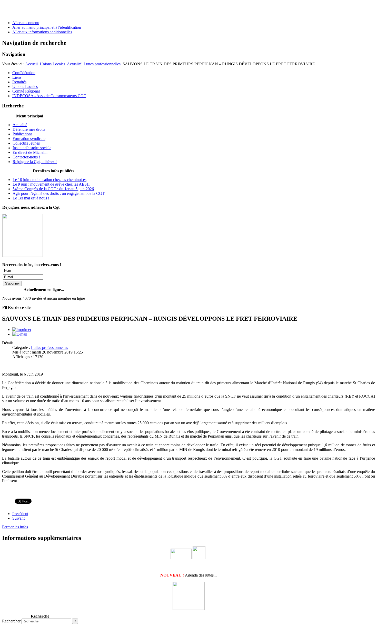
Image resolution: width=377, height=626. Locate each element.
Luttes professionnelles (102, 64)
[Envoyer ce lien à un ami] (19, 334)
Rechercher (11, 621)
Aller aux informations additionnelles (42, 32)
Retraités (19, 82)
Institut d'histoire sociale (32, 148)
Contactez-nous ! (26, 157)
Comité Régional (26, 91)
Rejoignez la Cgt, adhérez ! (35, 161)
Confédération (23, 72)
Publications (22, 134)
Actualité (74, 64)
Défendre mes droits (29, 129)
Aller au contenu (25, 23)
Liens (16, 77)
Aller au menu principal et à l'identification (46, 27)
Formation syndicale (29, 138)
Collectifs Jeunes (26, 143)
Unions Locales (52, 64)
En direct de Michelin (30, 152)
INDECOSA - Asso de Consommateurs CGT (49, 96)
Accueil (31, 64)
